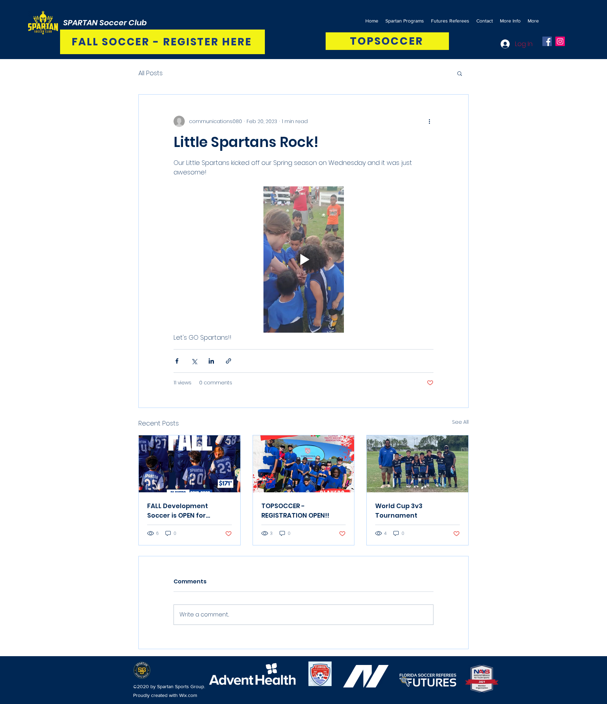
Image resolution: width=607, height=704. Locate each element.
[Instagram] (560, 41)
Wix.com (188, 695)
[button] (459, 73)
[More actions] (429, 121)
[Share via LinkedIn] (211, 361)
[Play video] (303, 259)
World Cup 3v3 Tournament (399, 510)
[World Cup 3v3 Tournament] (417, 463)
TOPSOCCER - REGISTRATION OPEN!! (295, 510)
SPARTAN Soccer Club (105, 22)
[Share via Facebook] (177, 361)
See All (460, 421)
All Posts (150, 73)
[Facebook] (547, 41)
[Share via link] (228, 361)
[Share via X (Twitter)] (194, 361)
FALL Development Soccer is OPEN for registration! (177, 510)
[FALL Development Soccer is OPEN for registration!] (189, 463)
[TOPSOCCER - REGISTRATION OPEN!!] (303, 463)
